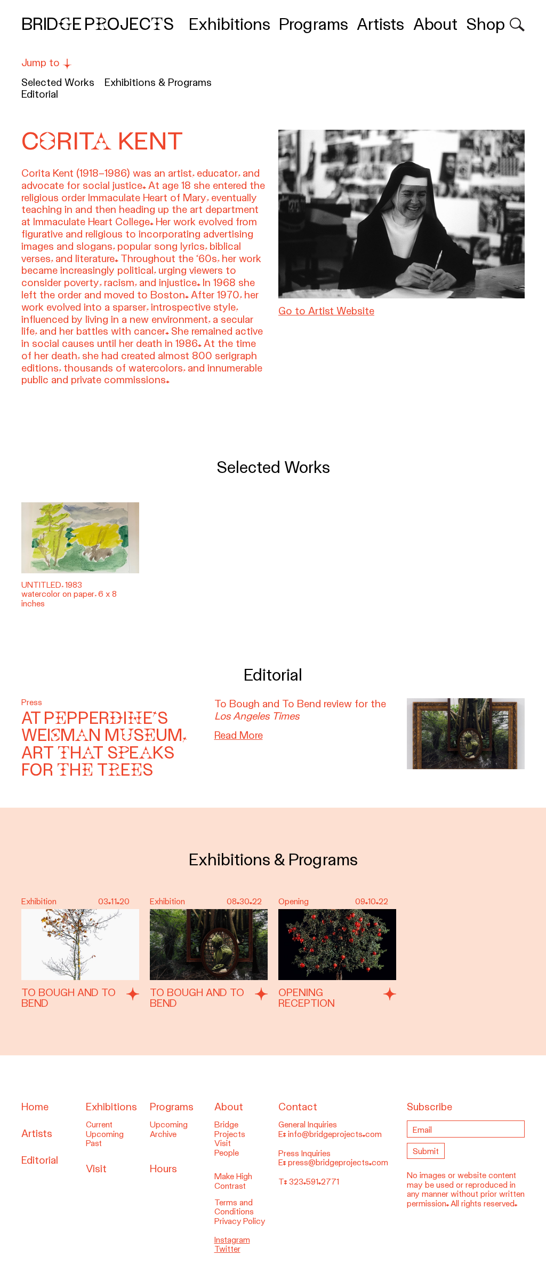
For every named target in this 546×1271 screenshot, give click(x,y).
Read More (238, 735)
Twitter (227, 1249)
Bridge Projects (97, 24)
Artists (380, 24)
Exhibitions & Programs (158, 82)
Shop (485, 24)
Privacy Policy (240, 1221)
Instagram (232, 1240)
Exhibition (39, 901)
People (226, 1153)
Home (35, 1107)
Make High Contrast (233, 1181)
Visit (96, 1169)
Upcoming (105, 1134)
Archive (163, 1134)
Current (99, 1125)
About (435, 24)
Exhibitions (229, 24)
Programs (313, 24)
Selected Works (57, 82)
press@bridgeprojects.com (338, 1162)
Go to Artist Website (326, 311)
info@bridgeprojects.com (335, 1134)
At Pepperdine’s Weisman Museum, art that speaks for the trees (104, 744)
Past (94, 1143)
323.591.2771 (314, 1182)
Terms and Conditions (234, 1207)
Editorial (39, 94)
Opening (293, 901)
